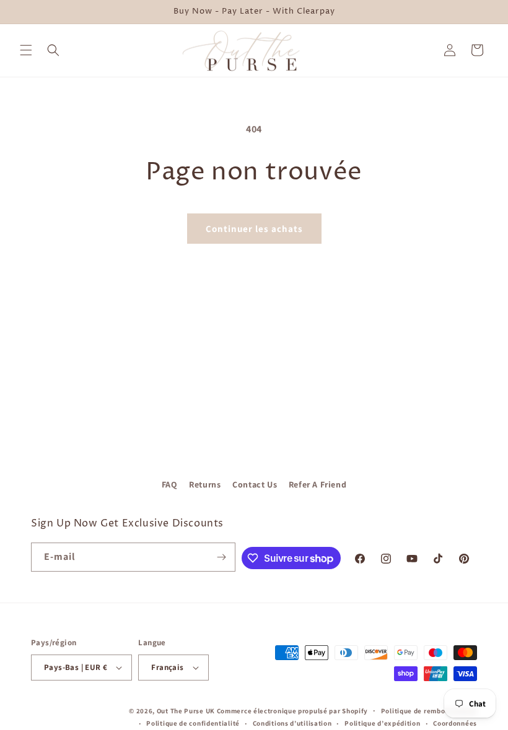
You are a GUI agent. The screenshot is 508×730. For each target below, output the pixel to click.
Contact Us (254, 484)
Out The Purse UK (186, 710)
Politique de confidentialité (193, 723)
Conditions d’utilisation (292, 723)
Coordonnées (455, 723)
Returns (205, 484)
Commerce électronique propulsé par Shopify (292, 710)
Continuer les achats (254, 228)
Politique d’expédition (382, 723)
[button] (26, 50)
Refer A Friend (317, 484)
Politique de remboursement (429, 710)
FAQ (170, 484)
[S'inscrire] (221, 557)
